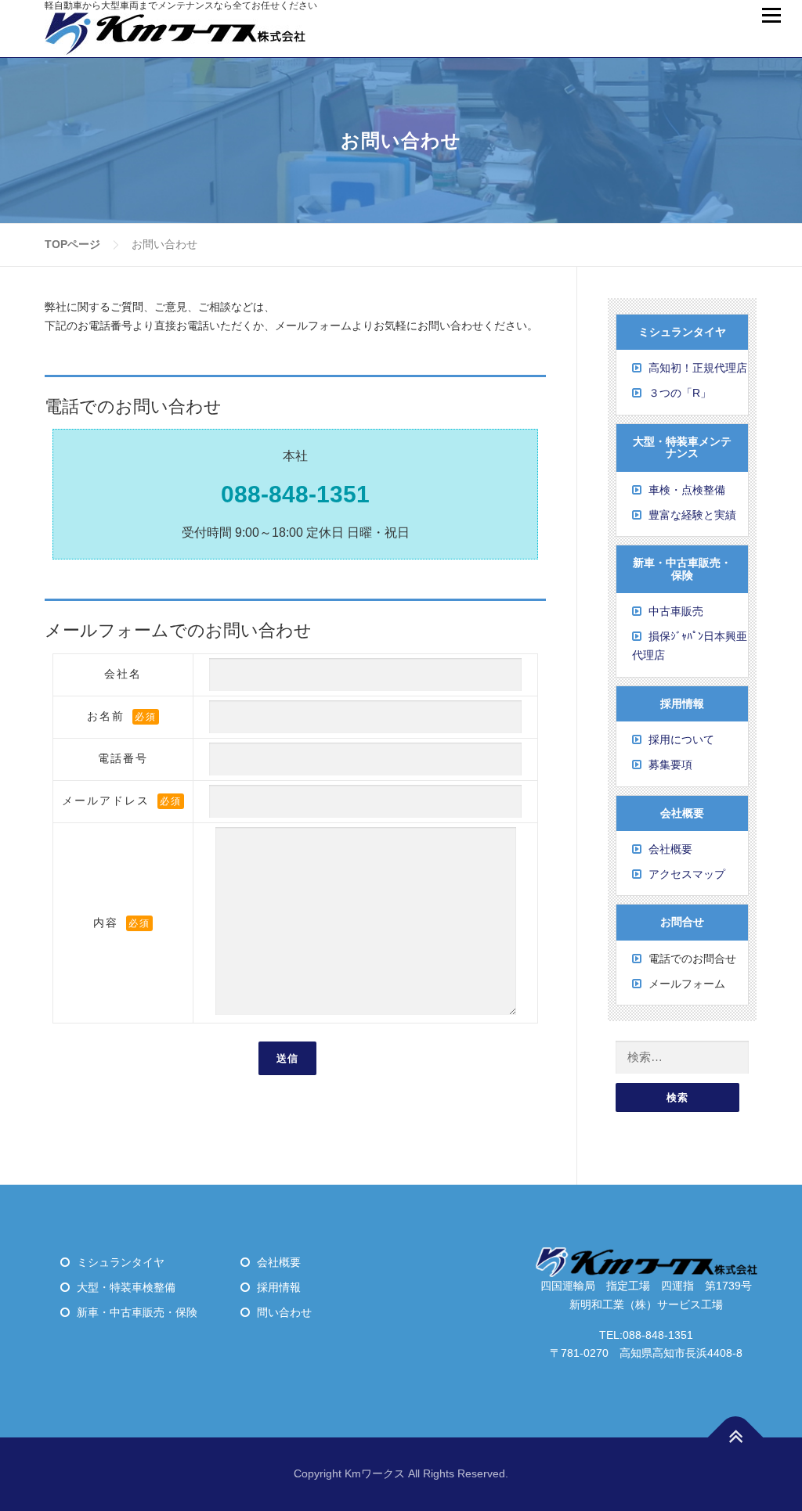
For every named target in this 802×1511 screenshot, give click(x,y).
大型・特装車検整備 (126, 1287)
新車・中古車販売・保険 (137, 1312)
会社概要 (670, 849)
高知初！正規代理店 (697, 368)
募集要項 (670, 764)
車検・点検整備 (686, 490)
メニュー (771, 15)
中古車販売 (675, 611)
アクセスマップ (686, 874)
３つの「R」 (679, 393)
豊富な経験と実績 (692, 515)
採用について (681, 739)
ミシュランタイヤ (120, 1262)
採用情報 (279, 1287)
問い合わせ (284, 1312)
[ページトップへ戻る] (736, 1438)
